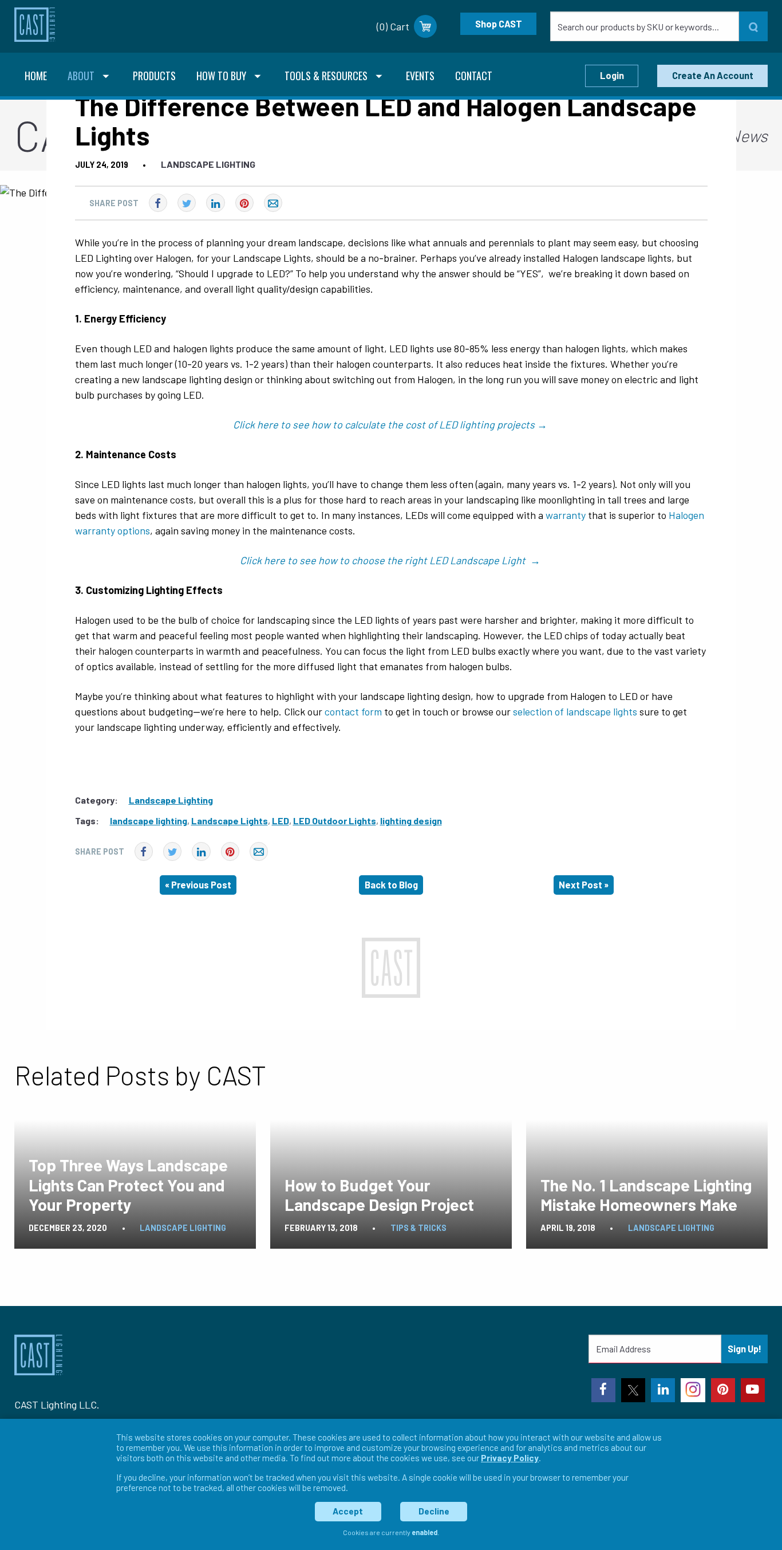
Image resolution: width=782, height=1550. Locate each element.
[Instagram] (693, 1390)
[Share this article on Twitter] (186, 203)
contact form (353, 711)
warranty (566, 515)
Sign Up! (744, 1348)
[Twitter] (633, 1390)
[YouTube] (753, 1390)
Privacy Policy (510, 1458)
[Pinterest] (723, 1390)
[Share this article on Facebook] (158, 203)
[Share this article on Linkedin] (215, 203)
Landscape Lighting (208, 164)
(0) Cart (393, 26)
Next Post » (584, 884)
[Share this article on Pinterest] (244, 203)
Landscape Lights (229, 820)
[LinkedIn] (663, 1390)
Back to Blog (391, 884)
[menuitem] (36, 77)
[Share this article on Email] (273, 203)
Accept (348, 1511)
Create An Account (712, 75)
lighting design (411, 820)
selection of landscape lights (575, 711)
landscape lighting (148, 820)
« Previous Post (198, 884)
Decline (433, 1511)
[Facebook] (603, 1390)
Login (612, 75)
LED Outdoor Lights (334, 820)
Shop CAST (498, 23)
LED (280, 820)
